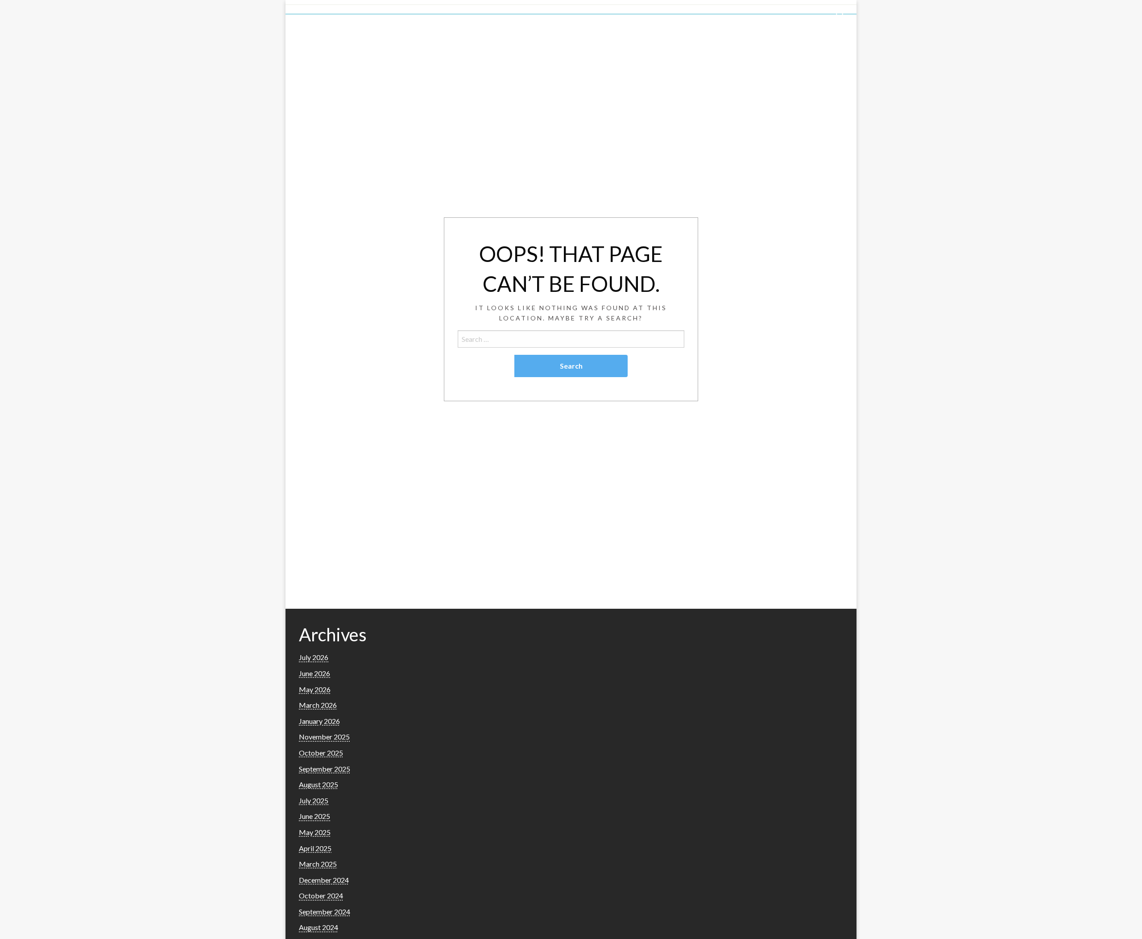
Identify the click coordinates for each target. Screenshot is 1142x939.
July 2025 (313, 800)
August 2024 (318, 927)
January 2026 (319, 721)
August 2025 (318, 784)
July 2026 (313, 657)
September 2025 (324, 768)
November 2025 (324, 736)
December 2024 (324, 880)
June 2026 (314, 673)
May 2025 (315, 832)
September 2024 (324, 911)
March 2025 (318, 864)
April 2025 (315, 848)
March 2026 (318, 705)
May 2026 (315, 689)
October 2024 (321, 895)
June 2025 (314, 816)
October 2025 (321, 752)
